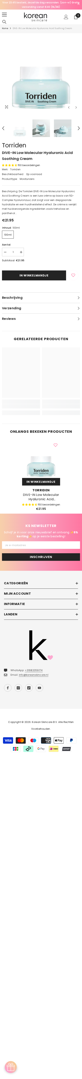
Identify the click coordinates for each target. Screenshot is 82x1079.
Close (78, 3)
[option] (41, 5)
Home (5, 28)
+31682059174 (34, 670)
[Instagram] (18, 688)
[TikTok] (29, 688)
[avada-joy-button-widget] (11, 1067)
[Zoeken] (4, 22)
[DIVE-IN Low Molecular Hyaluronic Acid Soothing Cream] (41, 459)
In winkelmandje (34, 275)
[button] (68, 107)
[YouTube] (39, 688)
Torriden (14, 145)
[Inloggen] (66, 17)
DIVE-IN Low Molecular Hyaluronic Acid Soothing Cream (41, 497)
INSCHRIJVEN (41, 557)
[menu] (4, 14)
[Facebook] (8, 688)
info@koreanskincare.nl (33, 675)
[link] (21, 406)
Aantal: (6, 244)
